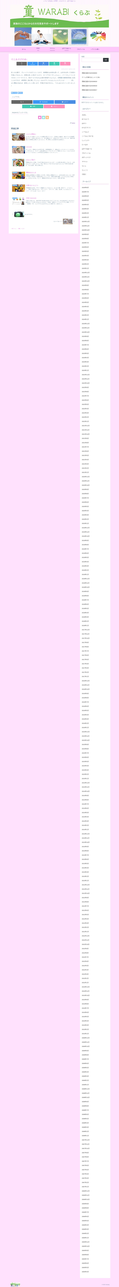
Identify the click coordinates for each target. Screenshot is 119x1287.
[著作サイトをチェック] (39, 117)
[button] (65, 63)
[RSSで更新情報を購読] (47, 117)
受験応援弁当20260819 (89, 81)
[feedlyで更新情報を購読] (43, 117)
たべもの (15, 92)
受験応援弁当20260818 (89, 86)
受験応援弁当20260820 (89, 73)
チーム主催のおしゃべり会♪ (91, 77)
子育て (20, 92)
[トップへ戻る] (116, 1284)
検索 (83, 56)
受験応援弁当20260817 (89, 90)
